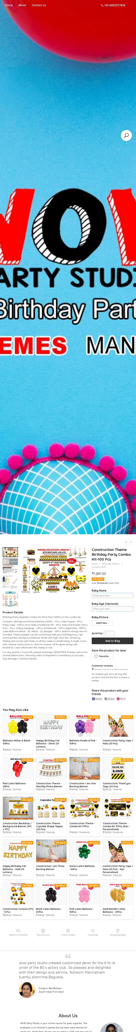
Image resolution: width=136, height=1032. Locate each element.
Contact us (39, 5)
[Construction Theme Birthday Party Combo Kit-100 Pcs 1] (10, 566)
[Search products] (126, 135)
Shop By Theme (110, 563)
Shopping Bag (118, 934)
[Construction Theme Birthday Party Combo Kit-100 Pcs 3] (10, 599)
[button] (102, 623)
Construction (99, 567)
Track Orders (68, 934)
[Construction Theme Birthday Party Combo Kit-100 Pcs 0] (10, 552)
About (22, 5)
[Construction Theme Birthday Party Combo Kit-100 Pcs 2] (10, 582)
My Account (43, 934)
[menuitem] (126, 542)
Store (9, 5)
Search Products (18, 934)
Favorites (93, 934)
